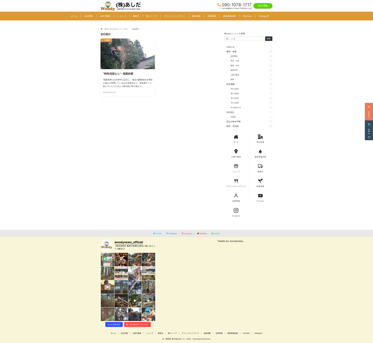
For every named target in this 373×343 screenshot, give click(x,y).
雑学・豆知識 (249, 126)
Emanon (207, 339)
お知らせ (249, 47)
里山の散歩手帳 (249, 121)
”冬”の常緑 (250, 103)
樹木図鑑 (249, 84)
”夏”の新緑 (250, 93)
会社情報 (263, 5)
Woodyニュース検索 (234, 33)
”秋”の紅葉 (250, 98)
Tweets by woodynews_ (231, 241)
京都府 (250, 117)
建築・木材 (250, 65)
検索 (269, 39)
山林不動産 (250, 75)
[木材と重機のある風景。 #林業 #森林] (135, 314)
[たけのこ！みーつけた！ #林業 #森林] (107, 273)
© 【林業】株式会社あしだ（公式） (177, 339)
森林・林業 (249, 51)
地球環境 (250, 56)
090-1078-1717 (237, 4)
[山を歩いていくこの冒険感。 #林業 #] (107, 314)
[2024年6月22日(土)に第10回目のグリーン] (107, 259)
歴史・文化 (250, 61)
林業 (250, 79)
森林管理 (250, 70)
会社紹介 (248, 112)
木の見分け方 (250, 108)
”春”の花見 (250, 89)
